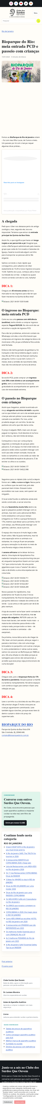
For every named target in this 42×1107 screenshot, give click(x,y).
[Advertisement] (19, 110)
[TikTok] (26, 4)
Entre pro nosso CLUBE (15, 823)
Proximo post (7, 966)
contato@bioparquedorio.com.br (15, 735)
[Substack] (31, 4)
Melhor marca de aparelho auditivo (21, 1040)
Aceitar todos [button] (20, 1102)
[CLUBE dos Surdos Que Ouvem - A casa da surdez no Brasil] (17, 12)
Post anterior (7, 961)
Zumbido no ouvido (14, 1043)
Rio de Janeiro (8, 31)
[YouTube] (21, 4)
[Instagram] (11, 4)
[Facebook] (16, 4)
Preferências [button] (8, 1102)
